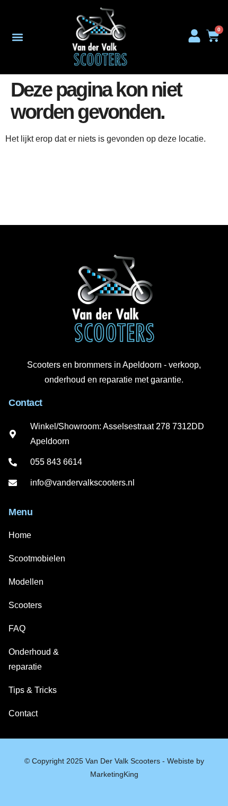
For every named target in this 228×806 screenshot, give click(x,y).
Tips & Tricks (32, 690)
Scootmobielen (36, 558)
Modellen (25, 581)
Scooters (25, 605)
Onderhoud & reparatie (33, 659)
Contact (23, 713)
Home (19, 535)
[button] (17, 37)
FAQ (16, 628)
